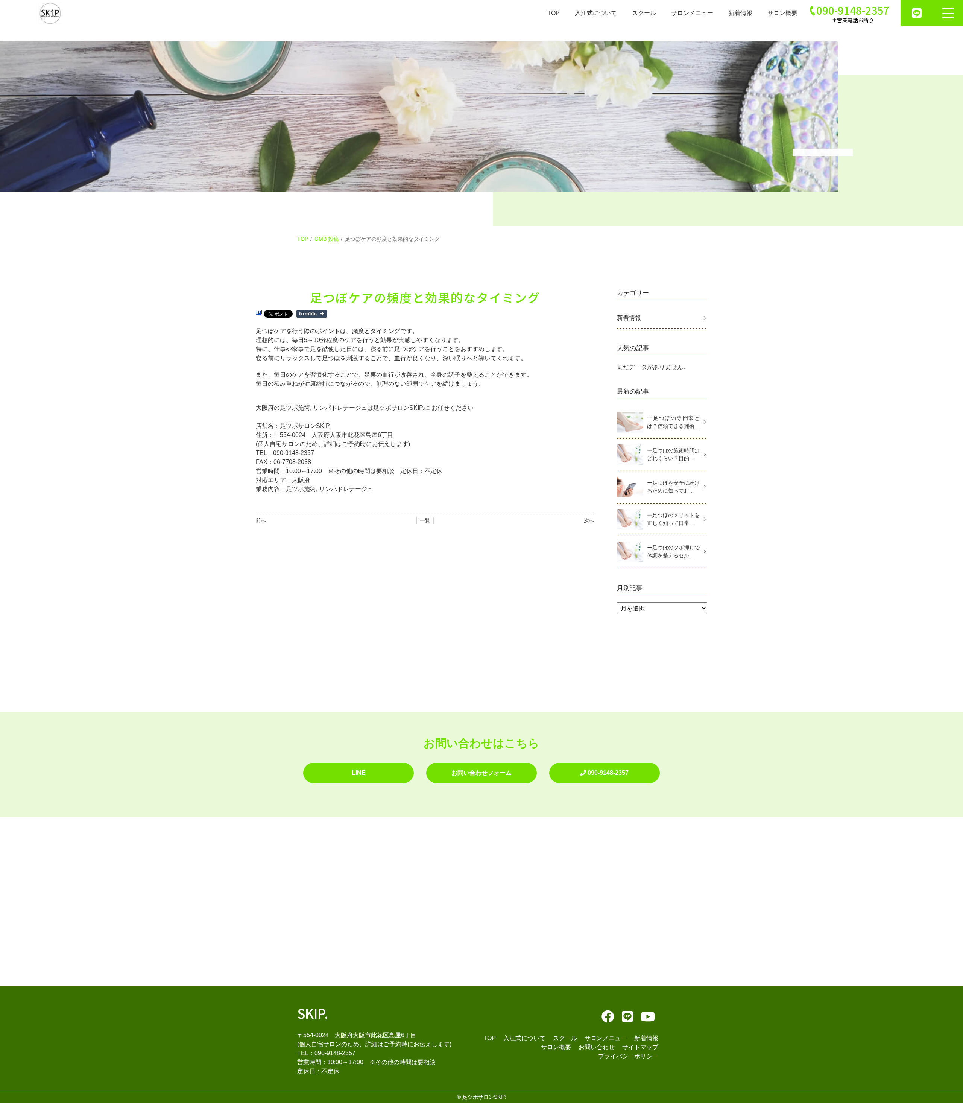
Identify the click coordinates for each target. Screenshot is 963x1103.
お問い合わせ (597, 1047)
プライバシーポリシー (628, 1056)
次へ (589, 520)
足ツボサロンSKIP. (484, 1097)
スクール (644, 13)
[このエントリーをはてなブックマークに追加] (259, 313)
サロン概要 (782, 13)
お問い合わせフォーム (481, 773)
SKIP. (312, 1012)
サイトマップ (640, 1047)
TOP (553, 13)
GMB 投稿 (326, 239)
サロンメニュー (692, 13)
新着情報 (740, 13)
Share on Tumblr (311, 314)
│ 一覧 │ (425, 520)
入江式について (596, 13)
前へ (261, 520)
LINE (359, 773)
